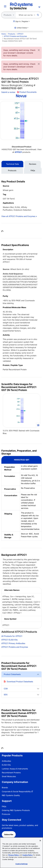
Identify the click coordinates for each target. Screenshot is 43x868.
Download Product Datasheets (20, 681)
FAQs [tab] (33, 170)
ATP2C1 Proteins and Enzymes (15, 36)
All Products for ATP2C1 (11, 636)
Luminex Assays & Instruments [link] (15, 769)
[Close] (39, 50)
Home (3, 34)
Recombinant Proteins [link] (11, 772)
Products (11, 34)
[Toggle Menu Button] (5, 6)
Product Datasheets (12, 674)
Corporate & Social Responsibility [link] (16, 791)
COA (6, 688)
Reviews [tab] (32, 164)
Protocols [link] (6, 814)
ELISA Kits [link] (6, 765)
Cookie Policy (27, 855)
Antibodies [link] (6, 761)
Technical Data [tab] (12, 164)
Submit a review (8, 92)
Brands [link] (5, 787)
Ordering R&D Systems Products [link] (16, 810)
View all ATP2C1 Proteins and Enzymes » (19, 216)
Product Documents (27, 92)
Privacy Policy (13, 855)
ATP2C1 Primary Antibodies (13, 643)
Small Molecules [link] (9, 776)
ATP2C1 (20, 34)
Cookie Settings (21, 864)
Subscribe (8, 834)
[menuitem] (3, 34)
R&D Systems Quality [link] (11, 795)
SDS (5, 694)
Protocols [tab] (12, 170)
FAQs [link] (4, 806)
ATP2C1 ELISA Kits (9, 640)
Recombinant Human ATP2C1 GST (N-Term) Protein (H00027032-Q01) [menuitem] (19, 40)
